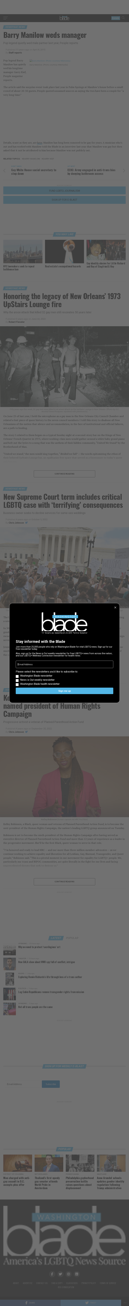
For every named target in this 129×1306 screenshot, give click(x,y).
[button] (64, 677)
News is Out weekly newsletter (37, 680)
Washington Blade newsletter (36, 676)
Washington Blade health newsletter (40, 684)
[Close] (115, 607)
